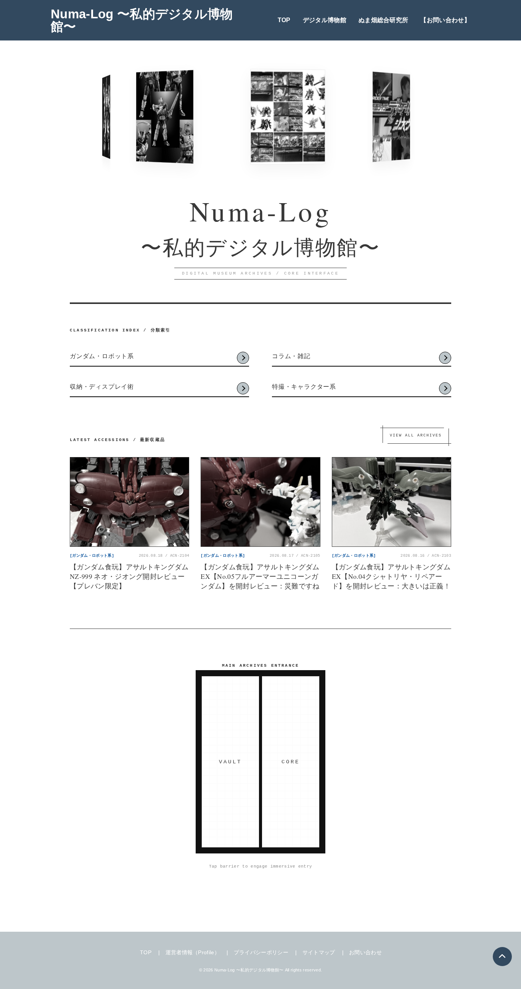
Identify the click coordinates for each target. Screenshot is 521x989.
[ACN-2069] (105, 117)
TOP (284, 20)
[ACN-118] (385, 116)
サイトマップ (318, 952)
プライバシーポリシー (261, 952)
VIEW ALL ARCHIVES (416, 435)
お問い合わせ (365, 952)
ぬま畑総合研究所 (383, 20)
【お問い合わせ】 (445, 20)
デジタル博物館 (324, 20)
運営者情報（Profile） (193, 952)
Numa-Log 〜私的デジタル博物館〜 (142, 20)
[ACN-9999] (156, 117)
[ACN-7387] (276, 116)
